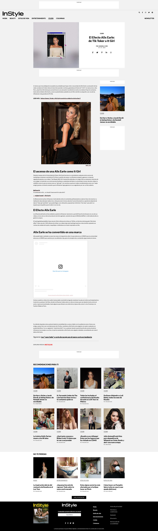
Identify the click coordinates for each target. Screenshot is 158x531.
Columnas (60, 18)
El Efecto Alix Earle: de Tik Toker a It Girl (102, 39)
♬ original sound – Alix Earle (42, 195)
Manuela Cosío (103, 46)
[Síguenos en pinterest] (152, 12)
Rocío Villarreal (109, 491)
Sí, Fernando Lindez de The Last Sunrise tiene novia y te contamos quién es (67, 397)
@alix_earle (88, 165)
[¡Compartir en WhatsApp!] (110, 52)
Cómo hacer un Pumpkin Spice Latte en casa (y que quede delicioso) (113, 487)
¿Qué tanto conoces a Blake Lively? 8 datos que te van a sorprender (66, 438)
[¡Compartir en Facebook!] (92, 52)
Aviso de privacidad (116, 506)
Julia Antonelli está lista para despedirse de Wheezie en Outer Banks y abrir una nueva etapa (114, 439)
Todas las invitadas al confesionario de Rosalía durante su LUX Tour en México (89, 398)
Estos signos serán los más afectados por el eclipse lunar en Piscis (90, 487)
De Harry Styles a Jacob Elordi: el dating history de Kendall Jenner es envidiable (112, 120)
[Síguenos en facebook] (142, 12)
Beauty (13, 18)
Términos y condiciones (113, 511)
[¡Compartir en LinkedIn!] (106, 52)
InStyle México (38, 403)
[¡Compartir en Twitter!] (97, 52)
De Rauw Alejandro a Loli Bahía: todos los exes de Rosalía (113, 397)
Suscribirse (69, 514)
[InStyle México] (13, 14)
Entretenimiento (39, 18)
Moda (5, 18)
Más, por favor (79, 497)
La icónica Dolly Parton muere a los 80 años (42, 437)
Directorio (113, 518)
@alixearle (36, 190)
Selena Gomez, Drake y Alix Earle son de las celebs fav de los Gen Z (60, 98)
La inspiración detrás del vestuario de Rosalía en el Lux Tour (43, 487)
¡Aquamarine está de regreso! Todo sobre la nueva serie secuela (65, 487)
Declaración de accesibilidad (114, 522)
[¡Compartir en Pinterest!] (101, 52)
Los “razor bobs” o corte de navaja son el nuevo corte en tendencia (66, 337)
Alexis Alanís (108, 444)
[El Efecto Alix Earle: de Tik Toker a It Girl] (56, 45)
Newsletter (149, 18)
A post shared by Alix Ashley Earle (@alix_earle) (60, 295)
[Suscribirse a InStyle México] (40, 513)
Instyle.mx (48, 344)
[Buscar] (139, 12)
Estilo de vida (23, 18)
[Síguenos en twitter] (149, 12)
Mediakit (113, 515)
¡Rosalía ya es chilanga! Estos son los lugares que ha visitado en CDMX (89, 438)
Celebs (50, 18)
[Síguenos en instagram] (145, 12)
